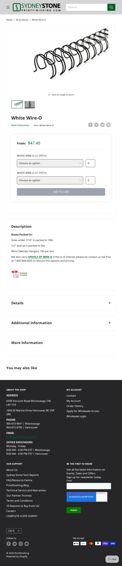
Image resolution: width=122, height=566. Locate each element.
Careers (11, 511)
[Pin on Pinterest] (96, 125)
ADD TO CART (61, 192)
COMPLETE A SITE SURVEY (21, 516)
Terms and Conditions (19, 500)
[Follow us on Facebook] (8, 544)
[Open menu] (8, 7)
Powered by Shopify (16, 556)
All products (22, 19)
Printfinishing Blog (17, 485)
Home (9, 19)
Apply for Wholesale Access (83, 411)
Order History (75, 406)
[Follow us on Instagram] (20, 544)
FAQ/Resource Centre (19, 480)
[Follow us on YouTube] (26, 544)
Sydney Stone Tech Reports (22, 475)
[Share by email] (108, 125)
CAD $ (11, 530)
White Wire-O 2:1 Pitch (32, 155)
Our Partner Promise (19, 495)
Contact (71, 395)
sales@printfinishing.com (21, 436)
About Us (11, 470)
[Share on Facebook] (90, 125)
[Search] (111, 7)
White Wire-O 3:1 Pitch (32, 173)
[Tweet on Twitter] (102, 125)
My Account (74, 401)
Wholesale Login (76, 416)
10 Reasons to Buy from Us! (22, 506)
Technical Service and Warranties (26, 490)
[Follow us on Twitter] (14, 544)
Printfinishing (20, 125)
